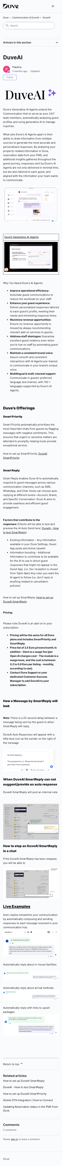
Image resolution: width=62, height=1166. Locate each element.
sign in (14, 1139)
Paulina (16, 67)
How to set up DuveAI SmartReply (23, 1080)
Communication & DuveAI (25, 17)
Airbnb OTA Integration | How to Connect (28, 1100)
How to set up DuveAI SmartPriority (24, 1093)
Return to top (11, 1064)
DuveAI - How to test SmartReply (23, 1087)
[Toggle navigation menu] (53, 6)
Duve (6, 17)
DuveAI (46, 17)
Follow (10, 77)
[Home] (11, 6)
